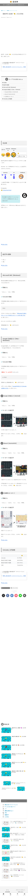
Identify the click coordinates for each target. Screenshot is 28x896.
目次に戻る (4, 244)
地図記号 (7, 814)
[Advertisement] (14, 37)
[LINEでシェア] (20, 595)
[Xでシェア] (3, 595)
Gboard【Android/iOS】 (10, 94)
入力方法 (7, 816)
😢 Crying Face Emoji (6, 190)
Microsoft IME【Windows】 (10, 87)
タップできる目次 (14, 79)
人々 (6, 808)
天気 (6, 812)
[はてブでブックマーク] (12, 595)
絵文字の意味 (6, 85)
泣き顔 (5, 82)
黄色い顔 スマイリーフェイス (11, 804)
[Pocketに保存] (16, 595)
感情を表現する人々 (9, 810)
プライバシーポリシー (20, 890)
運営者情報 (7, 891)
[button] (24, 595)
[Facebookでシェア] (7, 595)
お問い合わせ (20, 891)
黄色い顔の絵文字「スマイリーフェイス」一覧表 (14, 67)
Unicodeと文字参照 (8, 98)
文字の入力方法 (15, 588)
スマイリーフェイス (6, 588)
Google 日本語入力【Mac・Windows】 (12, 89)
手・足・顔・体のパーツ (10, 806)
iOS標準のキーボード (9, 96)
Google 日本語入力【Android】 (11, 92)
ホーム (7, 890)
